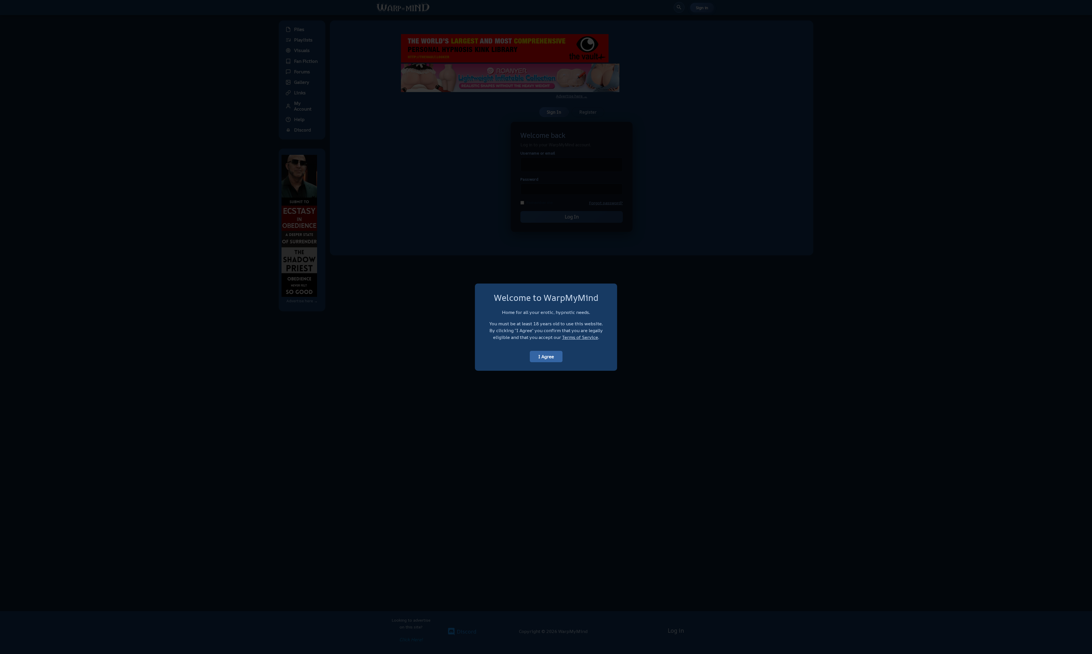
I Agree (546, 356)
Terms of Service (580, 337)
